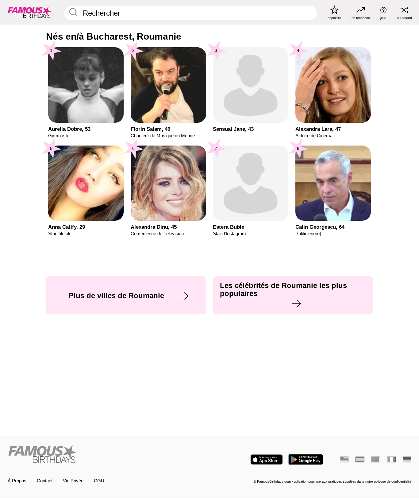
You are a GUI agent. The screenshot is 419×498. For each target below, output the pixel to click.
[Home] (107, 455)
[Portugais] (375, 459)
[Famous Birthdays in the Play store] (305, 459)
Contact (44, 480)
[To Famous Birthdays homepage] (29, 12)
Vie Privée (73, 480)
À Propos (17, 480)
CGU (99, 480)
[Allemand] (407, 459)
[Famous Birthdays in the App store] (266, 459)
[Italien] (391, 459)
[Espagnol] (360, 459)
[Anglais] (344, 459)
